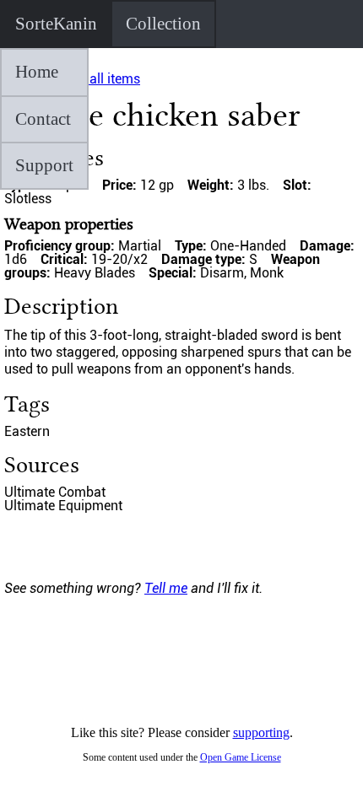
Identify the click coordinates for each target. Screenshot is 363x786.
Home (36, 72)
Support (44, 165)
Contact (43, 119)
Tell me (165, 588)
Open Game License (240, 757)
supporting (261, 732)
